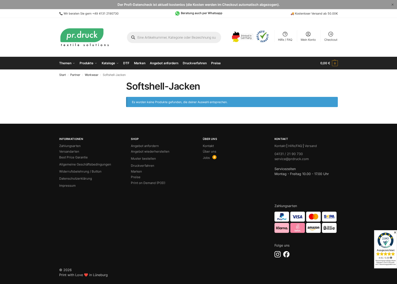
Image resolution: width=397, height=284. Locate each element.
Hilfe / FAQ (285, 39)
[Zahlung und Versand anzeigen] (306, 222)
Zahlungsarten (70, 146)
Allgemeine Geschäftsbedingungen (85, 164)
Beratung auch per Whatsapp (201, 13)
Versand (311, 146)
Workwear (91, 75)
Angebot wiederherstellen (150, 151)
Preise (135, 177)
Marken (136, 171)
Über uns (209, 151)
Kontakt (208, 146)
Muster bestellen (143, 159)
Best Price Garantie (73, 157)
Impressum (67, 186)
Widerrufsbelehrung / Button (80, 171)
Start (62, 75)
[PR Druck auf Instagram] (277, 254)
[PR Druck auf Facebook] (286, 254)
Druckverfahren (142, 166)
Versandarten (69, 151)
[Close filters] (107, 83)
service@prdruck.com (291, 159)
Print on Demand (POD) (148, 183)
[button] (329, 63)
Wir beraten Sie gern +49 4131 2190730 (91, 13)
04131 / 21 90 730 (288, 154)
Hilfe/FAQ (295, 146)
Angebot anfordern (145, 146)
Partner (75, 75)
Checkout (330, 39)
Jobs (206, 158)
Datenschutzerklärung (75, 178)
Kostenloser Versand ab (311, 13)
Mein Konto (308, 39)
